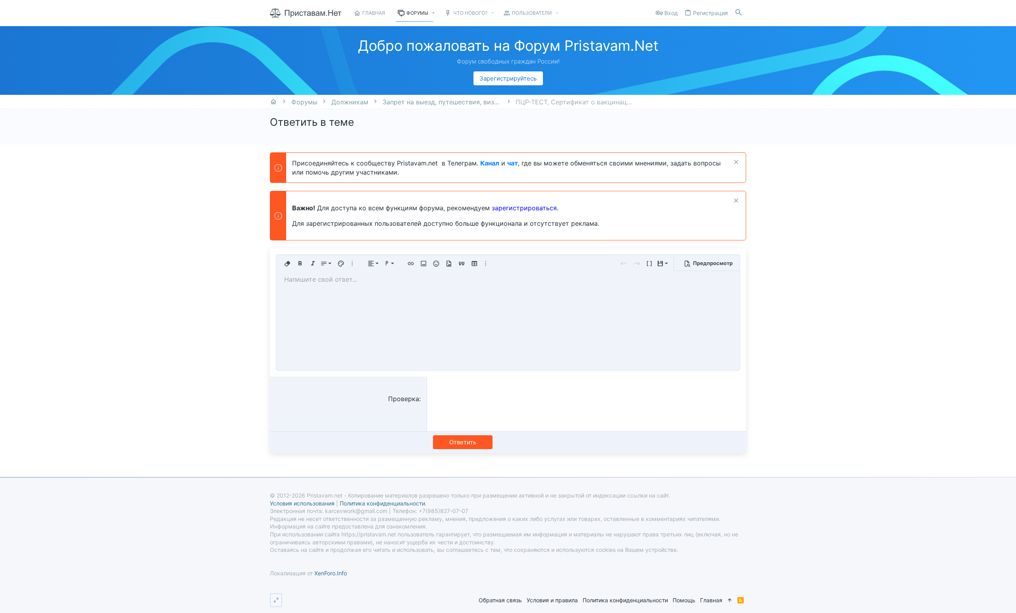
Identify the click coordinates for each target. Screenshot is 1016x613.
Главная (711, 600)
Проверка (403, 399)
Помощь (684, 600)
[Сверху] (730, 600)
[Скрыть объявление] (735, 163)
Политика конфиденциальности (625, 600)
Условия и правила (552, 600)
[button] (433, 13)
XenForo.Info (330, 573)
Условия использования (302, 503)
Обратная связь (500, 600)
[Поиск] (738, 13)
